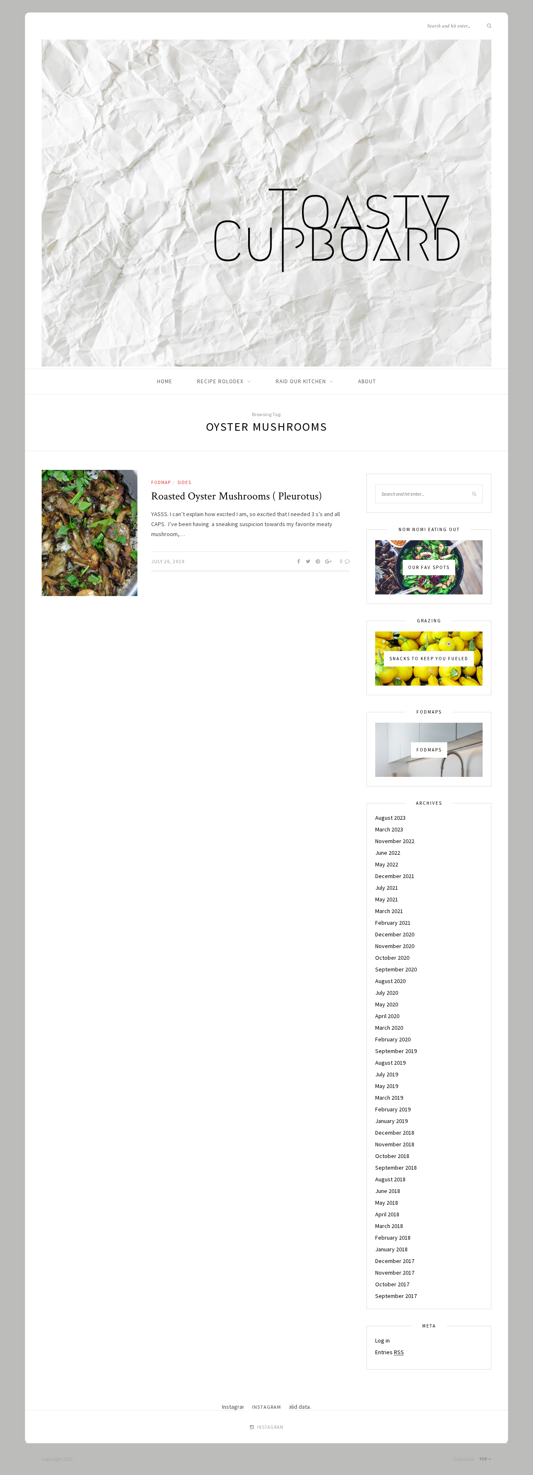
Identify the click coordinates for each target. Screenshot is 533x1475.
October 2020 (392, 957)
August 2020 (390, 981)
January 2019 (391, 1121)
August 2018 (390, 1179)
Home (164, 381)
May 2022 (386, 864)
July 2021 (386, 887)
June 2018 (387, 1191)
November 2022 (394, 841)
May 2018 (386, 1202)
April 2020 (387, 1016)
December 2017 (394, 1261)
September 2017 (396, 1296)
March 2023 (389, 829)
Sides (184, 482)
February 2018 (393, 1237)
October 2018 (392, 1156)
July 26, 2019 (167, 561)
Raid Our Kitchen (301, 381)
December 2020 (394, 934)
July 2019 (386, 1074)
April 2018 (387, 1214)
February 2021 (393, 922)
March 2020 (389, 1027)
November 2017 (394, 1272)
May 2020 (386, 1004)
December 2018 (394, 1132)
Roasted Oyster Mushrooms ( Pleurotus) (236, 496)
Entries (389, 1352)
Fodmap (161, 482)
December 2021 (394, 876)
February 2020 (393, 1039)
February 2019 (393, 1109)
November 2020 (394, 946)
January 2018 (391, 1249)
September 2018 (396, 1167)
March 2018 (389, 1226)
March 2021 (389, 911)
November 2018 (394, 1144)
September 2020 (396, 969)
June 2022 (387, 852)
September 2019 (396, 1051)
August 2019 (390, 1062)
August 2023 (390, 817)
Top (483, 1459)
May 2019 (386, 1086)
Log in (382, 1340)
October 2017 (392, 1284)
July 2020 (386, 992)
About (367, 381)
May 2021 (386, 899)
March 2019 (389, 1097)
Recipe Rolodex (220, 381)
